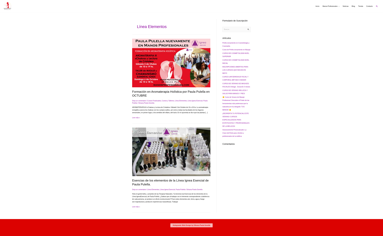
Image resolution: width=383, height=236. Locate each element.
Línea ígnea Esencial (195, 101)
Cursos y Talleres (168, 101)
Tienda (360, 6)
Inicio (317, 6)
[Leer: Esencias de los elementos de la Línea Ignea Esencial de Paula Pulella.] (171, 152)
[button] (377, 6)
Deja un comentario (139, 101)
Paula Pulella (180, 189)
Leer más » (136, 117)
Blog (353, 6)
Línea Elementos (181, 101)
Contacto (369, 6)
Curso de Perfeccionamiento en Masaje (236, 50)
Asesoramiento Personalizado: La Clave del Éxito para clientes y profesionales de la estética (234, 133)
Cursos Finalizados (154, 101)
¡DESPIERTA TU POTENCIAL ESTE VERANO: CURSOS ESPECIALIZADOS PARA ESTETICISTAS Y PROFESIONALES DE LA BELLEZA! (235, 120)
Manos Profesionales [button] (330, 6)
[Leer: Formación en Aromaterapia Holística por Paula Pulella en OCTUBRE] (171, 63)
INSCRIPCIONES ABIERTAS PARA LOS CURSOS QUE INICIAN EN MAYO (235, 70)
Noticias (345, 6)
